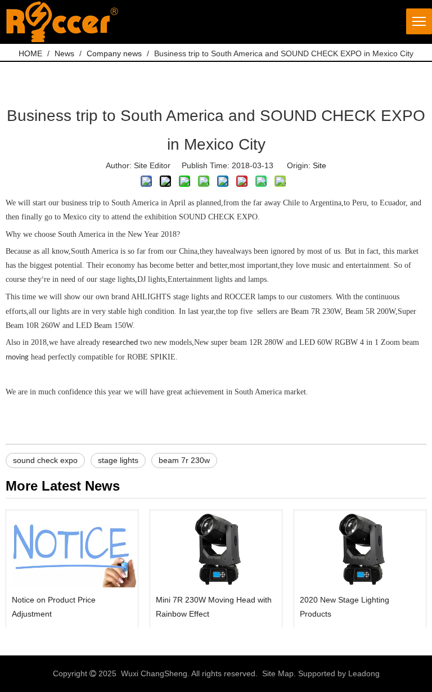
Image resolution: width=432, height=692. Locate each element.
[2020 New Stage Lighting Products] (360, 548)
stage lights (118, 460)
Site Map (278, 673)
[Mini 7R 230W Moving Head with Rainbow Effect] (216, 548)
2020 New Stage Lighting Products (344, 606)
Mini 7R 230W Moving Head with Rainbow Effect (214, 606)
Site (319, 165)
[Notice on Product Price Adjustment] (72, 548)
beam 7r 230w (184, 460)
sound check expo (45, 460)
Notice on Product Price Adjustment (54, 606)
